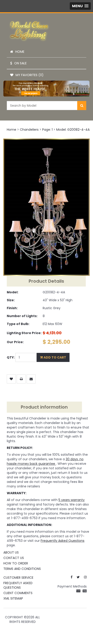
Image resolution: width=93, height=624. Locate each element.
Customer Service (18, 577)
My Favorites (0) (30, 75)
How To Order (15, 563)
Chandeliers (29, 129)
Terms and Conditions (22, 568)
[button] (80, 6)
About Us (11, 552)
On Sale (20, 63)
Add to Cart (54, 357)
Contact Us (13, 558)
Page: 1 (47, 129)
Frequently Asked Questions (18, 585)
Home (19, 51)
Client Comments (18, 593)
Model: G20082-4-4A (73, 129)
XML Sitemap (13, 598)
